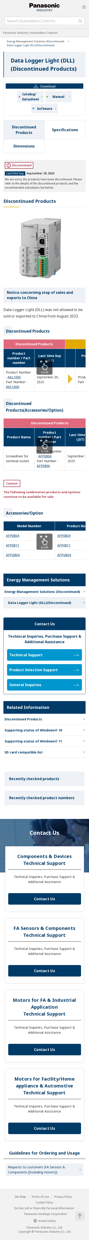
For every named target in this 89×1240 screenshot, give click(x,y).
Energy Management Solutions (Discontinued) (35, 41)
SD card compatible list (24, 752)
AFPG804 (13, 555)
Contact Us (44, 898)
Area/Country (47, 1221)
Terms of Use (40, 1196)
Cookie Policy (44, 1202)
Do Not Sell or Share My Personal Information (44, 1208)
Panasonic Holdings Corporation (45, 1214)
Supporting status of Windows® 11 (33, 741)
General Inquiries (25, 684)
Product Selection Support (33, 669)
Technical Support (26, 654)
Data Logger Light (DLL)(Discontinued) (39, 602)
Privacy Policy (63, 1196)
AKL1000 (14, 377)
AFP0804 (12, 535)
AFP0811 (12, 545)
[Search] (80, 21)
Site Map (20, 1196)
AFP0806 (45, 456)
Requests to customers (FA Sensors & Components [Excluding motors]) (36, 1169)
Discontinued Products (23, 719)
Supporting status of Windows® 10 (33, 730)
